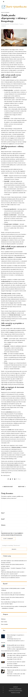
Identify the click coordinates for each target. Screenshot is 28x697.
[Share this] (8, 479)
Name (3, 513)
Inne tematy (4, 621)
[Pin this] (14, 479)
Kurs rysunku (5, 12)
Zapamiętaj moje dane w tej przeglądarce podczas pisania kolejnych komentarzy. (12, 534)
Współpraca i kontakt (15, 692)
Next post (21, 486)
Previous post (8, 486)
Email (3, 519)
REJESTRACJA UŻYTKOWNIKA (15, 690)
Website (3, 525)
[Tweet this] (10, 479)
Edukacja (3, 619)
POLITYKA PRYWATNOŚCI (15, 688)
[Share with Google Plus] (12, 479)
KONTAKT (15, 687)
